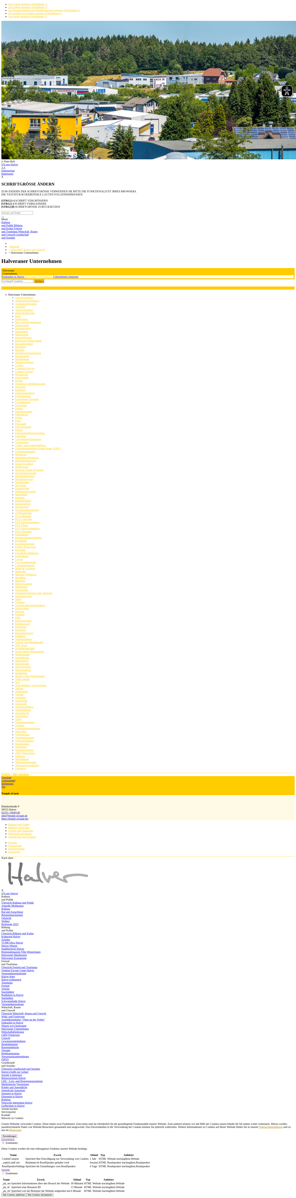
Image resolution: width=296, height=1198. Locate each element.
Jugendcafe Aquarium (13, 1090)
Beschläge (20, 346)
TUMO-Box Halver (12, 942)
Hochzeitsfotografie (25, 473)
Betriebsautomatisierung (28, 353)
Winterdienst (22, 759)
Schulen (5, 939)
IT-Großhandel (23, 516)
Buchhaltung (22, 359)
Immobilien (21, 494)
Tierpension (21, 691)
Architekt (20, 306)
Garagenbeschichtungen (28, 439)
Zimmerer (20, 768)
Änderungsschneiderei (27, 300)
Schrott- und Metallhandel (29, 642)
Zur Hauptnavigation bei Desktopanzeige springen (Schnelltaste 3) (44, 10)
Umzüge (19, 725)
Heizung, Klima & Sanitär (29, 470)
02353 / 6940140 (10, 812)
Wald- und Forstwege (13, 1016)
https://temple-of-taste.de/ (14, 818)
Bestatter (19, 350)
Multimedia (21, 586)
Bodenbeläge (22, 356)
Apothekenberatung (25, 303)
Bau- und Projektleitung (28, 322)
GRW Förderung (10, 1035)
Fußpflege (20, 436)
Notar (18, 599)
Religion (6, 1099)
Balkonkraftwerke (25, 313)
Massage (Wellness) (25, 574)
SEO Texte (21, 645)
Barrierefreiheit (16, 848)
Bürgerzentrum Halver (13, 1078)
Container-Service (25, 368)
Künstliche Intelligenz (27, 553)
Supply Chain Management (30, 676)
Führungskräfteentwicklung (30, 433)
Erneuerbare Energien (27, 399)
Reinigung (20, 626)
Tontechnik (21, 700)
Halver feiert (8, 976)
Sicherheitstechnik (25, 648)
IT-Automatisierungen (27, 510)
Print (17, 617)
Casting (19, 365)
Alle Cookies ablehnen (14, 1195)
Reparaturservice (24, 633)
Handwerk (21, 454)
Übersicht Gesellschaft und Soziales (20, 1068)
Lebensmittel (8, 780)
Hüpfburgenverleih (25, 491)
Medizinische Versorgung (15, 1084)
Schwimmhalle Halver (13, 1001)
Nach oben (7, 857)
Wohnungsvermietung (27, 765)
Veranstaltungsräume (12, 1004)
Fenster (19, 408)
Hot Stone (20, 485)
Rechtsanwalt (22, 623)
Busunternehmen (24, 362)
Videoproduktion (24, 740)
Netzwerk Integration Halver (16, 1102)
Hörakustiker (22, 482)
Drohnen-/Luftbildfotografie (30, 383)
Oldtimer (20, 602)
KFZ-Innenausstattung (27, 522)
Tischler (19, 694)
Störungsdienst (23, 670)
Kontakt (12, 842)
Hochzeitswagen (24, 479)
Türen (18, 719)
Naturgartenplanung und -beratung (33, 593)
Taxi (17, 682)
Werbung (20, 756)
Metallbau (20, 577)
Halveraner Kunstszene (14, 958)
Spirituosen (7, 783)
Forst (18, 420)
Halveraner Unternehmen (39, 276)
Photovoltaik (22, 608)
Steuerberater (22, 663)
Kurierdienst (21, 556)
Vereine (5, 988)
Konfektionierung (24, 543)
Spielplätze (7, 998)
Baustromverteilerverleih (28, 340)
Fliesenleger (21, 414)
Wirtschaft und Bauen (20, 833)
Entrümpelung (22, 396)
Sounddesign (22, 657)
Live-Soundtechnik (25, 562)
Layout (19, 559)
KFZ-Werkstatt (23, 531)
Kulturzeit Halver (10, 936)
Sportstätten (7, 991)
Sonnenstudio (22, 654)
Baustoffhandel (23, 337)
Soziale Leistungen (11, 1075)
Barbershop (21, 319)
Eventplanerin (22, 402)
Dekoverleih (21, 377)
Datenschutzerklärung (271, 1127)
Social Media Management (29, 651)
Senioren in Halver (11, 1093)
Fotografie (20, 423)
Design (19, 380)
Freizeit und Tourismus (20, 830)
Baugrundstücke (10, 1047)
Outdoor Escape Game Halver (17, 970)
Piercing (19, 611)
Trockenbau (21, 716)
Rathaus (5, 908)
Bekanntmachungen (12, 915)
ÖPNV (5, 1059)
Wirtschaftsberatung (25, 762)
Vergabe (5, 1050)
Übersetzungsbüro (25, 722)
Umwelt (5, 1038)
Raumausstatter (23, 620)
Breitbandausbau (10, 1053)
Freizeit (5, 985)
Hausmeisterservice (25, 460)
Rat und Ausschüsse (12, 911)
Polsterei (19, 614)
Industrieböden (23, 500)
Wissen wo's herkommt (13, 1025)
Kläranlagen (21, 534)
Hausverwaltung (24, 463)
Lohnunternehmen (25, 565)
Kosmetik (20, 550)
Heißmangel (21, 466)
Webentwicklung (24, 750)
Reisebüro (20, 630)
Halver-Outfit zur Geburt (14, 1071)
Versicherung (22, 734)
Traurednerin (22, 713)
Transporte (21, 703)
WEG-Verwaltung (25, 753)
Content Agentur (24, 371)
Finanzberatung (23, 411)
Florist (18, 417)
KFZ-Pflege (21, 525)
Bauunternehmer (24, 343)
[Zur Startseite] (148, 164)
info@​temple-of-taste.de (14, 815)
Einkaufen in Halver (13, 276)
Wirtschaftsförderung (12, 1031)
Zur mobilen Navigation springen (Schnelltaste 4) (34, 13)
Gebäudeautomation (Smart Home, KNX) (37, 448)
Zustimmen (11, 1142)
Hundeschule (22, 488)
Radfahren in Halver (12, 995)
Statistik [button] (5, 1169)
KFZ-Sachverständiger (27, 528)
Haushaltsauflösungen (27, 457)
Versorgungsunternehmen (15, 1056)
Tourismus (7, 982)
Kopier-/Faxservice (25, 546)
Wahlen (5, 921)
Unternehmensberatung (27, 728)
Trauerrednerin (23, 710)
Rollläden (20, 636)
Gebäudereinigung (25, 451)
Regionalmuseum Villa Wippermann (21, 951)
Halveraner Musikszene (14, 955)
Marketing (20, 571)
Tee (3, 786)
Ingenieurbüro (22, 503)
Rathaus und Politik (18, 824)
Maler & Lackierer (25, 568)
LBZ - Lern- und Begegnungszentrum (22, 1081)
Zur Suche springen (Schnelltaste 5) (27, 16)
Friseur (19, 430)
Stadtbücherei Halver (12, 948)
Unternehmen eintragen (65, 276)
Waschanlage (22, 743)
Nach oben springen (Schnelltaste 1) (27, 4)
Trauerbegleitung (24, 707)
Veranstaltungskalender (13, 973)
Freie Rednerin (23, 426)
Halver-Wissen (9, 945)
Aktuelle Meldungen (12, 905)
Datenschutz (8, 170)
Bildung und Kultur (18, 827)
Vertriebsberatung (24, 737)
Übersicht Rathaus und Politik (17, 902)
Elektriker (20, 390)
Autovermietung (24, 310)
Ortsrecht (6, 918)
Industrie (19, 497)
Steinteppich (21, 660)
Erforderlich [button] (7, 1139)
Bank (18, 316)
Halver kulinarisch (11, 979)
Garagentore (21, 442)
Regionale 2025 (9, 924)
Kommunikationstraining (28, 537)
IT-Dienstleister (23, 513)
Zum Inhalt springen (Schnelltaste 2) (27, 7)
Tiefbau (19, 688)
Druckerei (20, 386)
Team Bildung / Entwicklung (30, 685)
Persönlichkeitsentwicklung (30, 605)
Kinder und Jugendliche (14, 1087)
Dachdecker (21, 374)
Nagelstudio (21, 590)
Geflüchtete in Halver (13, 1105)
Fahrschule (21, 405)
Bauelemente (22, 325)
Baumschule (21, 334)
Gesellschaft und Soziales (22, 836)
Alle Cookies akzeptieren (40, 1195)
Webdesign (21, 747)
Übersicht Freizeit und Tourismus (19, 967)
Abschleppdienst (24, 297)
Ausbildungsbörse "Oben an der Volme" (23, 1019)
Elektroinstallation (25, 393)
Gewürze (6, 777)
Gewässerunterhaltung (13, 1041)
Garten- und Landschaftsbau (30, 445)
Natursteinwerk (23, 596)
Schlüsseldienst (23, 639)
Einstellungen (9, 1136)
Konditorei (21, 540)
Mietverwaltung (23, 583)
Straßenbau (21, 673)
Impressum (7, 173)
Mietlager (20, 580)
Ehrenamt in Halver (12, 1096)
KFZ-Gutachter (23, 519)
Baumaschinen (23, 328)
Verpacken (21, 731)
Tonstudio (20, 697)
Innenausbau (22, 506)
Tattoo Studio (22, 679)
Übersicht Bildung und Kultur (17, 933)
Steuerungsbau (23, 666)
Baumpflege (21, 331)
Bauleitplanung (9, 1044)
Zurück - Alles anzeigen (15, 774)
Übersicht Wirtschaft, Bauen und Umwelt (23, 1013)
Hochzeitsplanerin (25, 476)
